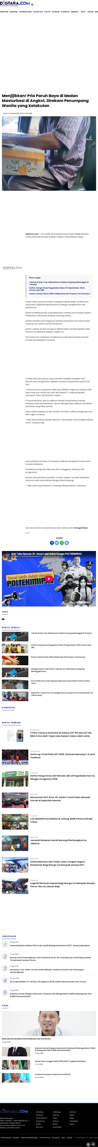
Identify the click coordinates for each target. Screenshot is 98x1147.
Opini (72, 1124)
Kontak (69, 1137)
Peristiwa (4, 12)
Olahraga (65, 12)
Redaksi (16, 1137)
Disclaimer (56, 1137)
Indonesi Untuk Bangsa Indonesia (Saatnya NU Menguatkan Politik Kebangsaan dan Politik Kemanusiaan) (51, 995)
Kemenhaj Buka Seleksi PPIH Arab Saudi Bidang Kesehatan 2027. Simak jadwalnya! (50, 945)
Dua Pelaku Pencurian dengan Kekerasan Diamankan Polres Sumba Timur (60, 682)
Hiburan (74, 12)
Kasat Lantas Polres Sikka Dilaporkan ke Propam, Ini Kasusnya (59, 294)
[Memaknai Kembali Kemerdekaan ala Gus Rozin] (49, 1031)
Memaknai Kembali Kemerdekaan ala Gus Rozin (26, 1038)
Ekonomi (56, 12)
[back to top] (93, 1144)
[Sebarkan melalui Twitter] (57, 543)
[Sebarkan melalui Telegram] (67, 543)
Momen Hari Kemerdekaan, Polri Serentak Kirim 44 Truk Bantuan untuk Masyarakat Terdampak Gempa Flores (50, 959)
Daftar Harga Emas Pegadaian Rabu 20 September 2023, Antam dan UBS (57, 289)
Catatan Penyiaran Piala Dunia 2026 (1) (52, 1074)
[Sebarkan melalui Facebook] (52, 543)
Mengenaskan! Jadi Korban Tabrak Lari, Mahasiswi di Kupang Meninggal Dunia (58, 670)
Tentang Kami (6, 1137)
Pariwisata (74, 1121)
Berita (55, 1124)
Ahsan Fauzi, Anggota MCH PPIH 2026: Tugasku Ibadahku (60, 1061)
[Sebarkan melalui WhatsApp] (62, 543)
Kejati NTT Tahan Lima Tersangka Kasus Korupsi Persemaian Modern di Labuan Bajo (62, 694)
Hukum (90, 12)
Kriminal (73, 1112)
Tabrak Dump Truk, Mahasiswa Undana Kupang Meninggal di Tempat (59, 283)
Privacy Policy (45, 1137)
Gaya (83, 12)
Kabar (72, 1115)
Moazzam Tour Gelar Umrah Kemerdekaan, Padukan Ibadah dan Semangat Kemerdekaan (47, 971)
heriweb (95, 1138)
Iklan (63, 1137)
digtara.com (84, 1138)
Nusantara (38, 12)
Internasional (25, 12)
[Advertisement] (49, 36)
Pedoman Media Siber (29, 1137)
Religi (72, 1118)
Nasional (14, 12)
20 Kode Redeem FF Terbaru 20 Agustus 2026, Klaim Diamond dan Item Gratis (48, 981)
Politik (47, 12)
